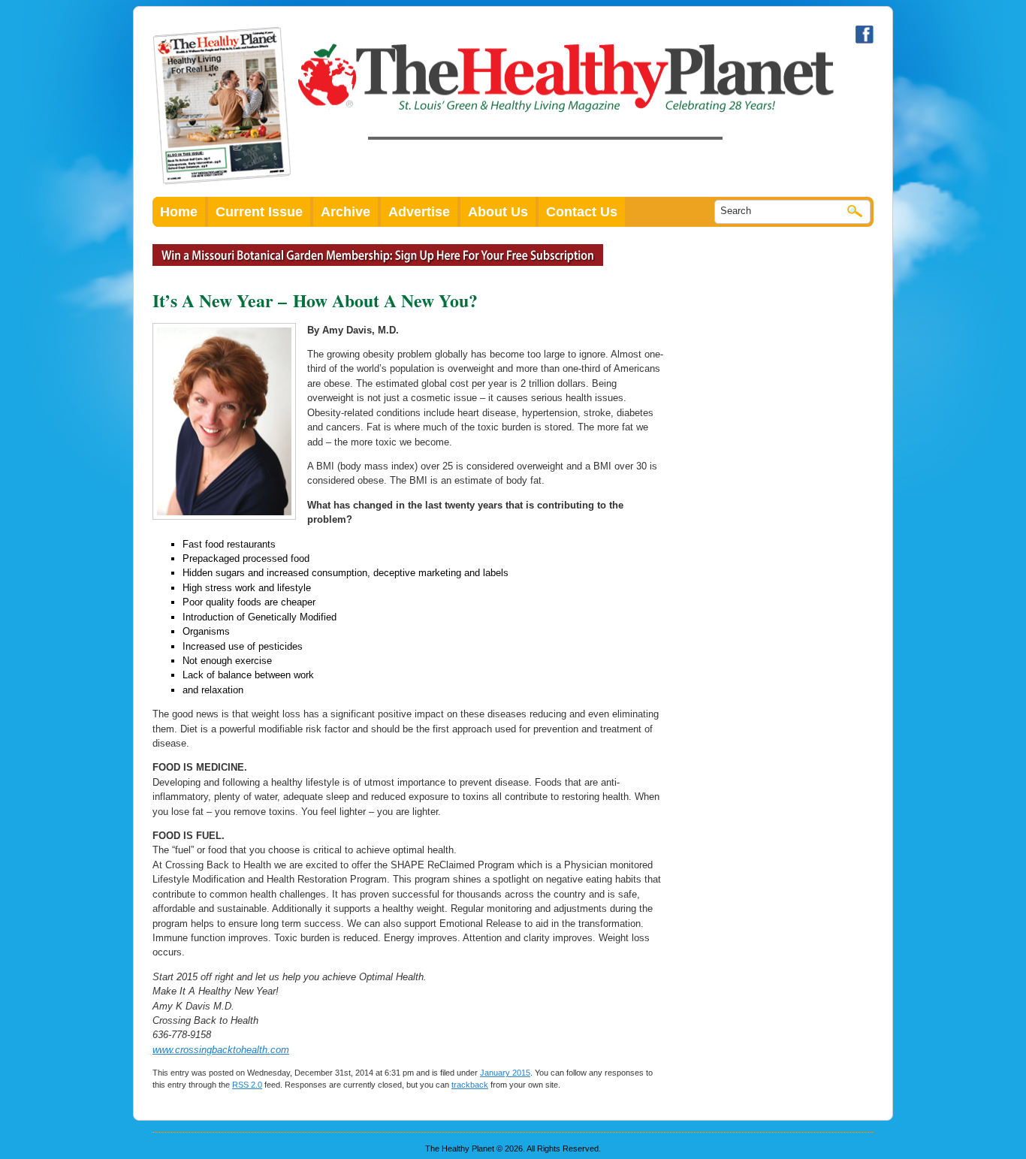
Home (179, 211)
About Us (498, 211)
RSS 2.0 (247, 1084)
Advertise (419, 211)
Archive (345, 211)
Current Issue (259, 211)
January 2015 (505, 1072)
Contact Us (581, 211)
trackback (469, 1084)
